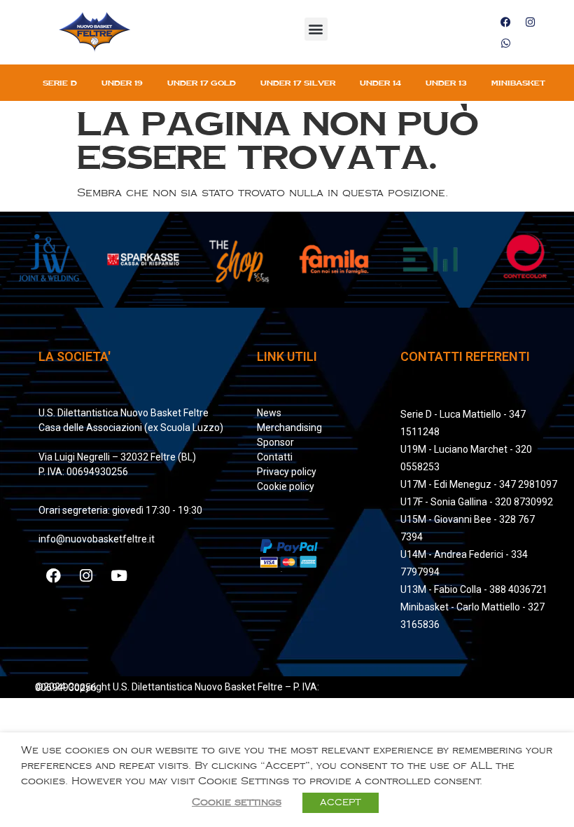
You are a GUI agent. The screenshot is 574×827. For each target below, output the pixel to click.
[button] (316, 29)
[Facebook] (505, 21)
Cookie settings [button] (236, 802)
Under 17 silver (297, 82)
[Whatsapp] (505, 42)
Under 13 (446, 82)
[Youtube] (119, 575)
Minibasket (518, 82)
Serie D (60, 82)
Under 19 (122, 82)
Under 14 (380, 82)
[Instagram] (529, 21)
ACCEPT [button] (340, 802)
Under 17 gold (201, 82)
